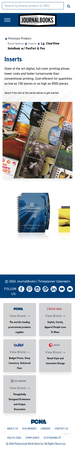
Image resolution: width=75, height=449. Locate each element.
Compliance (32, 437)
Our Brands (29, 428)
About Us (12, 428)
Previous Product (19, 38)
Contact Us (61, 428)
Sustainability (52, 437)
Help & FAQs (14, 437)
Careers (45, 428)
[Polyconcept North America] (39, 421)
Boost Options (16, 43)
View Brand (18, 316)
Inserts (32, 43)
